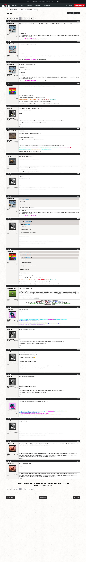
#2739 (78, 249)
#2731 (78, 62)
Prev (7, 18)
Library (29, 5)
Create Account (79, 5)
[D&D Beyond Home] (5, 5)
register (52, 484)
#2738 (78, 218)
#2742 (78, 327)
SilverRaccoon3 (27, 221)
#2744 (78, 374)
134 (14, 18)
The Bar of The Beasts (30, 39)
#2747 (78, 441)
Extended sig (21, 458)
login (42, 484)
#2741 (78, 307)
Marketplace (47, 5)
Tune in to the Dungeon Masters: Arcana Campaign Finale (40, 1)
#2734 (78, 128)
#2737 (78, 196)
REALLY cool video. (53, 99)
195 (29, 18)
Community (37, 5)
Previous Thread (10, 497)
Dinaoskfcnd (26, 199)
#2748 (78, 461)
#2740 (78, 286)
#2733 (78, 106)
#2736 (78, 173)
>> (31, 221)
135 (17, 18)
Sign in (71, 5)
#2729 (78, 21)
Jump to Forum (43, 497)
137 (22, 18)
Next (32, 18)
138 (25, 18)
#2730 (78, 41)
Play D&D (14, 5)
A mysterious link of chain (23, 99)
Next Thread (76, 497)
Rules (22, 5)
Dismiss (58, 1)
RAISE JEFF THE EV (41, 99)
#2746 (78, 418)
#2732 (78, 83)
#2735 (78, 153)
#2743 (78, 349)
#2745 (78, 398)
